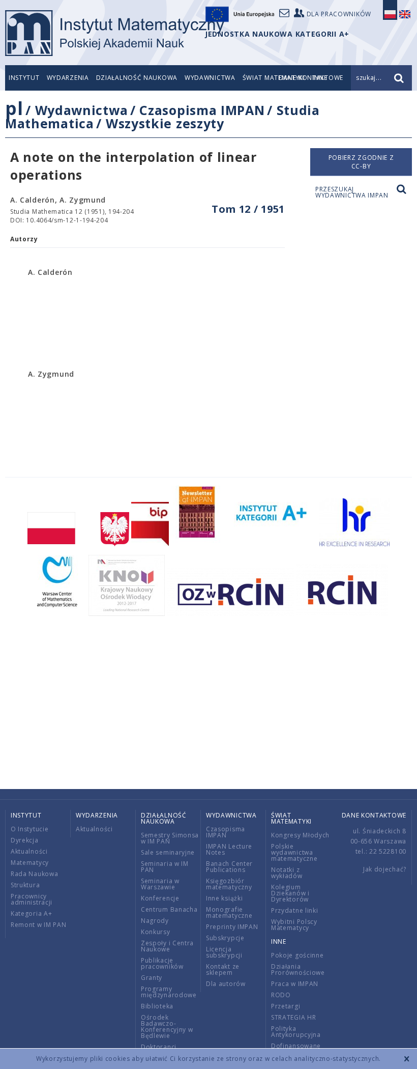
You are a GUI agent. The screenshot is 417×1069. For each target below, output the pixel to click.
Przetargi (285, 1006)
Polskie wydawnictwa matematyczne (294, 852)
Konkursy (155, 931)
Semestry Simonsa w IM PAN (170, 838)
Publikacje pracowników (162, 963)
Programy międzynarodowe (169, 991)
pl (14, 108)
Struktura (25, 885)
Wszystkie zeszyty (165, 123)
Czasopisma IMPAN (201, 110)
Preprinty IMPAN (232, 926)
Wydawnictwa (210, 77)
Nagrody (155, 920)
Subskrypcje (225, 938)
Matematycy (30, 862)
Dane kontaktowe (374, 815)
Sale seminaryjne (168, 852)
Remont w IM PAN (39, 924)
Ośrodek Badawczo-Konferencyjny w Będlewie (167, 1026)
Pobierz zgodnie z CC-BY (361, 162)
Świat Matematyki (291, 818)
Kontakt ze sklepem (223, 969)
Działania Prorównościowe (298, 969)
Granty (151, 977)
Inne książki (224, 898)
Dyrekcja (25, 840)
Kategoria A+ (31, 913)
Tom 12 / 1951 (248, 209)
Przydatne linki (294, 910)
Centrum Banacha (169, 909)
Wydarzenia (68, 77)
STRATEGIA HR (293, 1017)
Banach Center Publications (229, 866)
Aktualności (29, 851)
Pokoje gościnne (297, 955)
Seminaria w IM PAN (165, 866)
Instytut (24, 77)
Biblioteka (157, 1006)
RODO (281, 995)
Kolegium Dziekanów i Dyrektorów (290, 893)
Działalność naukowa (136, 77)
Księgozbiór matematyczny (229, 884)
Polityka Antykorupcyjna (296, 1031)
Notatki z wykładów (287, 872)
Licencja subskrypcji (224, 952)
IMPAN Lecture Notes (229, 849)
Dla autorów (226, 983)
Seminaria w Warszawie (160, 884)
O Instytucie (29, 829)
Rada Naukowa (34, 873)
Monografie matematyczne (229, 912)
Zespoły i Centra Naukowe (167, 946)
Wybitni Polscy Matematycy (294, 924)
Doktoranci (158, 1047)
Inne (278, 941)
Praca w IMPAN (294, 983)
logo (114, 33)
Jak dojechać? (384, 869)
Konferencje (160, 898)
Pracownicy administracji (31, 899)
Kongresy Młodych (300, 835)
